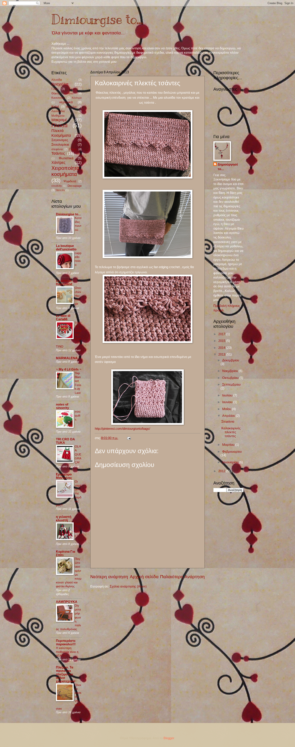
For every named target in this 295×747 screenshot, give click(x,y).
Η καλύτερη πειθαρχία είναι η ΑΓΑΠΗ (67, 651)
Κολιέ (55, 106)
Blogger (168, 738)
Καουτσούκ (58, 97)
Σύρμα (73, 149)
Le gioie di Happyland (64, 282)
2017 (222, 334)
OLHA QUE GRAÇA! (78, 454)
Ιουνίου (227, 402)
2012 (222, 471)
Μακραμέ (59, 120)
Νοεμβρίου (230, 371)
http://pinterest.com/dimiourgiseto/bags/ (122, 428)
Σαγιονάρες (59, 140)
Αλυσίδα (56, 79)
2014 (222, 347)
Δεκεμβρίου (230, 360)
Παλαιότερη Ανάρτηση (182, 576)
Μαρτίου (228, 444)
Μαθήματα (58, 115)
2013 (222, 354)
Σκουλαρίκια (60, 144)
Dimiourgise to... (97, 19)
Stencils (60, 190)
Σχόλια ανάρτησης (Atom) (128, 586)
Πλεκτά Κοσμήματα (61, 133)
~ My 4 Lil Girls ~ (68, 369)
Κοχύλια (71, 106)
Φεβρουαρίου (232, 451)
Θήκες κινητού (62, 93)
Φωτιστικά (66, 158)
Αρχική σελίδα (144, 576)
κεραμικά (66, 102)
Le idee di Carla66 (63, 317)
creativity (56, 185)
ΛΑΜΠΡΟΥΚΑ (66, 602)
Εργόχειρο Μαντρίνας (64, 476)
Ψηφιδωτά (69, 181)
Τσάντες (58, 153)
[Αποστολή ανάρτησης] (128, 438)
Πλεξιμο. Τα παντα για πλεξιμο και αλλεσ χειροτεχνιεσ (65, 674)
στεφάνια (57, 149)
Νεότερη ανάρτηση (109, 576)
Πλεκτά (59, 125)
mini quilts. (77, 415)
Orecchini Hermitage (78, 295)
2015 (222, 341)
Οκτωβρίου (230, 378)
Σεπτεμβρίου (231, 384)
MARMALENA (67, 358)
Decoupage (75, 185)
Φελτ (79, 153)
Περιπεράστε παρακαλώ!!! (66, 642)
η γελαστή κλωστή (63, 518)
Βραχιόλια (59, 84)
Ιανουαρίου (230, 462)
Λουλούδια (58, 111)
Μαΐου (227, 409)
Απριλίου (229, 415)
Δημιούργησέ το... (228, 167)
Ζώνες (71, 88)
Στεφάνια (227, 421)
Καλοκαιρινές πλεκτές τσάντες (231, 432)
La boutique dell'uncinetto (66, 247)
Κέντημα (77, 97)
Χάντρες (58, 162)
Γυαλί (54, 88)
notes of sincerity (62, 406)
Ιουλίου (227, 395)
